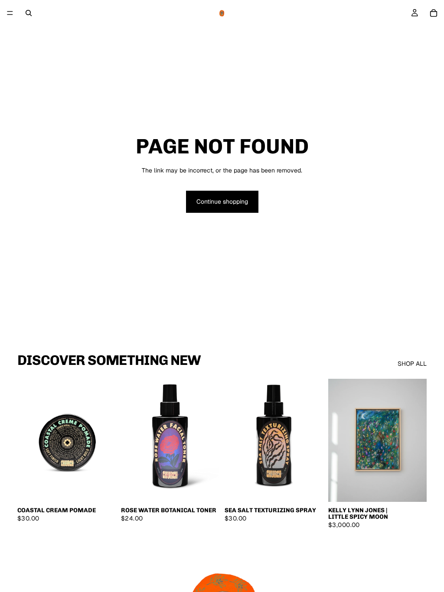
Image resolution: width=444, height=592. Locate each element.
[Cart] (433, 13)
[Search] (28, 13)
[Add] (102, 488)
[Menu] (10, 13)
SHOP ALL (412, 364)
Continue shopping (222, 201)
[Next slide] (106, 440)
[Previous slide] (26, 440)
